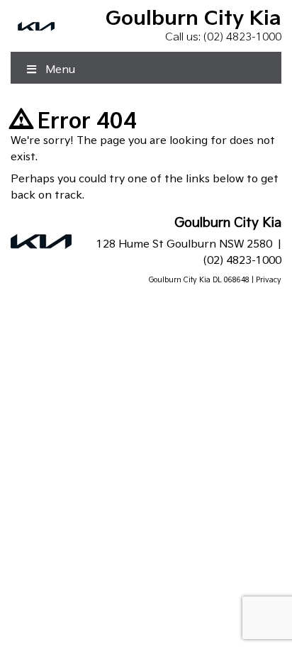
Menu (60, 69)
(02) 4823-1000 (242, 36)
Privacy (268, 279)
